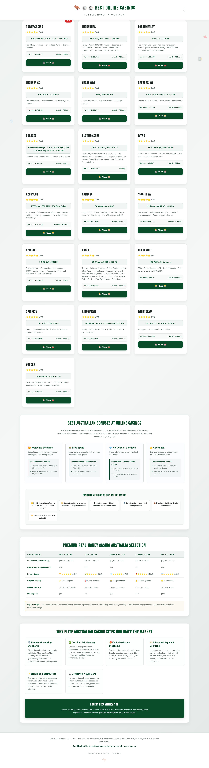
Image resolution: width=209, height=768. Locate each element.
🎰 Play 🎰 (48, 62)
